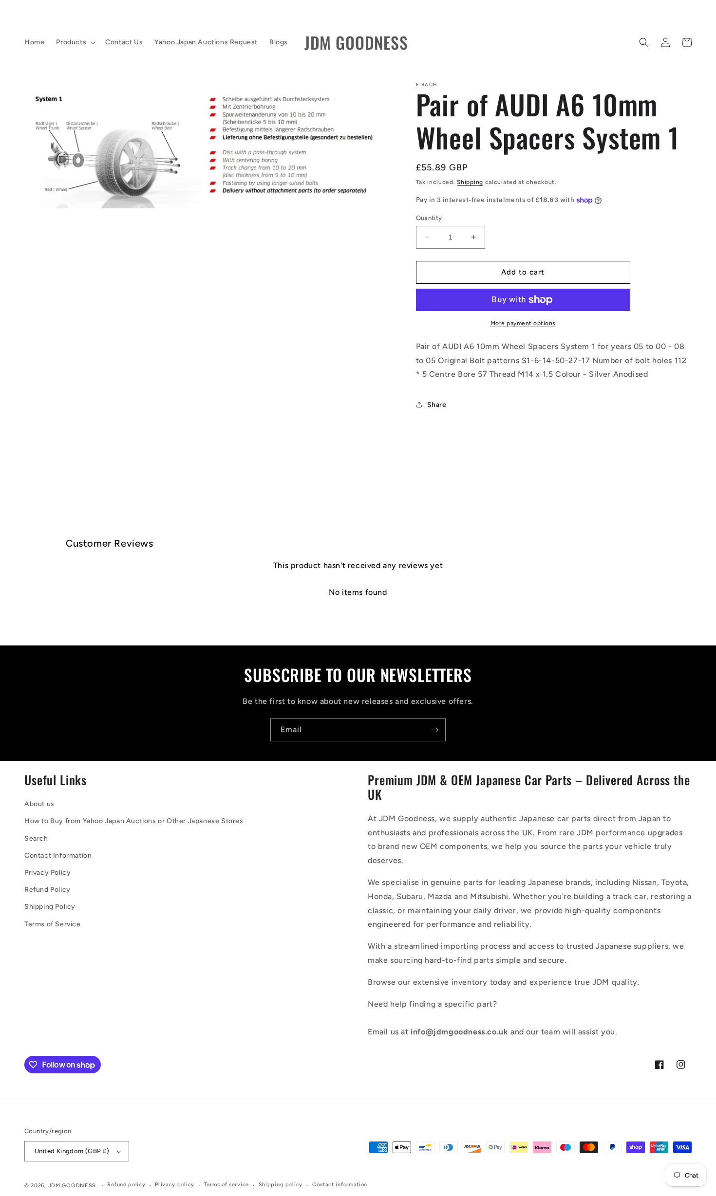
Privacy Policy (47, 872)
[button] (74, 42)
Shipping (470, 182)
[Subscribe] (434, 729)
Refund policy (126, 1184)
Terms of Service (52, 924)
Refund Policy (47, 889)
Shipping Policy (49, 906)
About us (39, 804)
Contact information (339, 1184)
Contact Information (58, 855)
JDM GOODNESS (72, 1185)
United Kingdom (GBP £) (72, 1151)
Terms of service (226, 1184)
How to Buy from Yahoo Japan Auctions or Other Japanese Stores (134, 821)
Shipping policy (281, 1184)
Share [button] (437, 405)
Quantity (429, 217)
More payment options (523, 323)
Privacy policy (174, 1184)
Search (36, 838)
